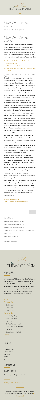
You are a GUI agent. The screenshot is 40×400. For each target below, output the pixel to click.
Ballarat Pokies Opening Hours (14, 221)
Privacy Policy (8, 382)
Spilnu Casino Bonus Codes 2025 (14, 224)
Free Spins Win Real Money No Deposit (16, 61)
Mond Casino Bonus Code (12, 66)
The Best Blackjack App (11, 199)
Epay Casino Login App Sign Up (14, 227)
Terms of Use (19, 382)
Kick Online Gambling (11, 236)
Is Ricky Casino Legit (10, 63)
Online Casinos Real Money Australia (16, 201)
